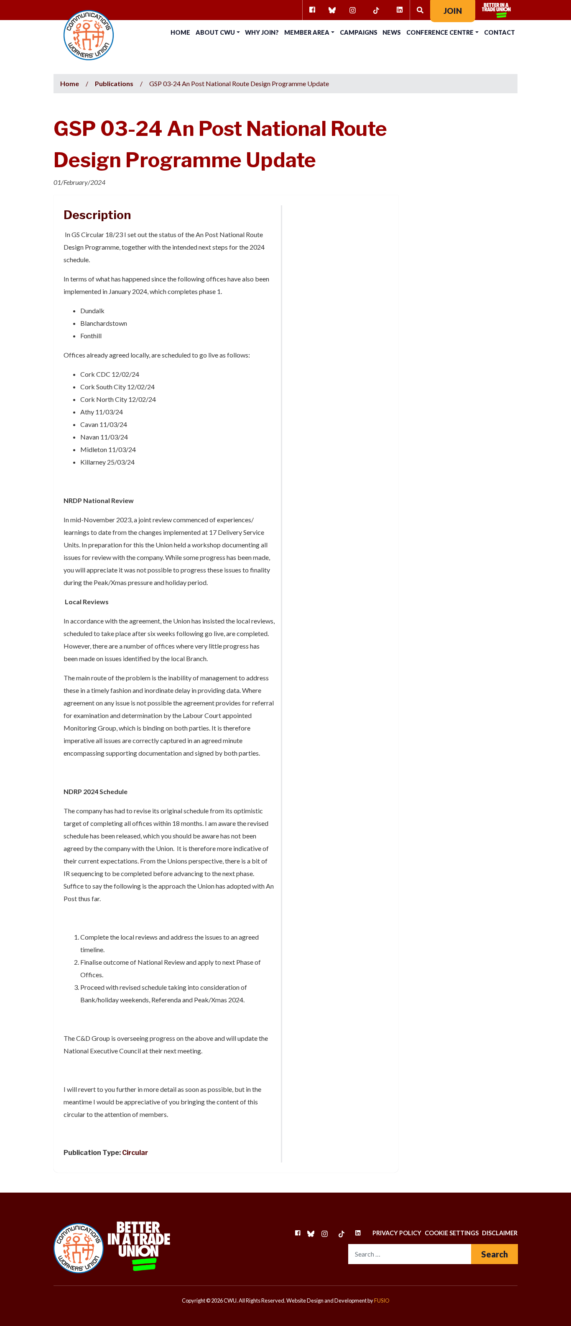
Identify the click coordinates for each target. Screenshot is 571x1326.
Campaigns (358, 32)
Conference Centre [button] (440, 32)
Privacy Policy (396, 1233)
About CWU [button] (215, 32)
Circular (135, 1153)
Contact (499, 32)
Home (180, 32)
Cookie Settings (452, 1233)
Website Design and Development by (338, 1300)
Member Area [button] (306, 32)
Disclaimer (499, 1233)
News (391, 32)
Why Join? (262, 32)
